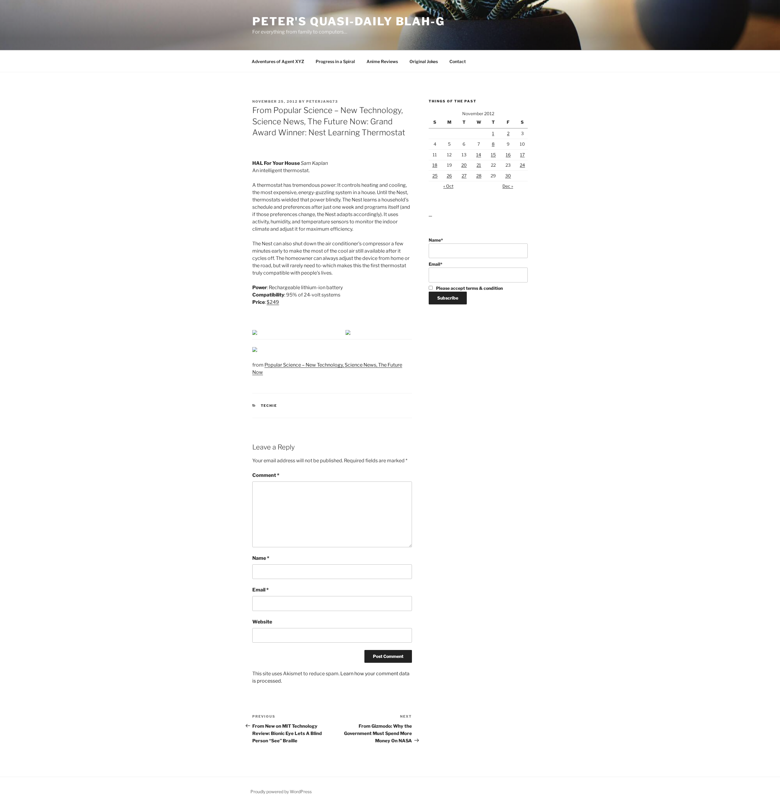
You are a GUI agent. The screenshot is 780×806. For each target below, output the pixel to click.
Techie (269, 405)
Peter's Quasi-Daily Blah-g (348, 21)
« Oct (448, 186)
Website (262, 622)
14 (478, 154)
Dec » (507, 186)
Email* (435, 264)
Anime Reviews (382, 61)
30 (508, 175)
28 (478, 175)
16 (508, 154)
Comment (265, 475)
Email (260, 590)
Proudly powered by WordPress (281, 791)
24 (522, 165)
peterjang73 (322, 101)
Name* (436, 240)
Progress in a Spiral (335, 61)
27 (464, 175)
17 (522, 154)
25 (435, 175)
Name (260, 558)
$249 (273, 302)
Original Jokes (424, 61)
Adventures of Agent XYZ (278, 61)
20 (464, 165)
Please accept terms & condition (469, 288)
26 (449, 175)
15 (493, 154)
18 (434, 165)
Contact (457, 61)
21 (479, 165)
